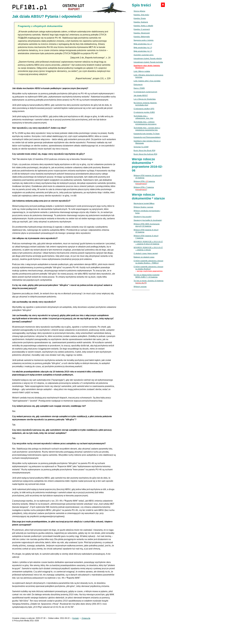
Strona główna (139, 11)
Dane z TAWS (139, 88)
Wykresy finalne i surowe (143, 207)
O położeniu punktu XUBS (144, 112)
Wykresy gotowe (140, 286)
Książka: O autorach (142, 29)
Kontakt (75, 618)
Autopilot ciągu (144, 55)
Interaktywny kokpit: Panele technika (148, 62)
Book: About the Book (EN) (144, 150)
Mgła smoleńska (143, 44)
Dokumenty (138, 84)
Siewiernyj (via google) (142, 217)
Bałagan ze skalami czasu (144, 257)
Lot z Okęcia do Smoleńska (145, 99)
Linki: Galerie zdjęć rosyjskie (147, 81)
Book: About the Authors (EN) (145, 154)
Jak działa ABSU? (141, 95)
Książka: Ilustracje (141, 22)
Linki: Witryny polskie (142, 71)
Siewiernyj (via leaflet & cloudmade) (148, 220)
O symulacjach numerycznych (145, 92)
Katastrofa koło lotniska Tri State (147, 134)
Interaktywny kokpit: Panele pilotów (148, 58)
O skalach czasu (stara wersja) (146, 253)
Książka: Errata (140, 18)
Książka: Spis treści (141, 15)
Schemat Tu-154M (141, 147)
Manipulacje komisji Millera (144, 203)
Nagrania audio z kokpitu (144, 40)
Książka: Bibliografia (142, 36)
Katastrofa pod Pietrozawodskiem (147, 137)
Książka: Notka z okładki (143, 26)
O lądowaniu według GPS (144, 109)
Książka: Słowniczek (142, 33)
